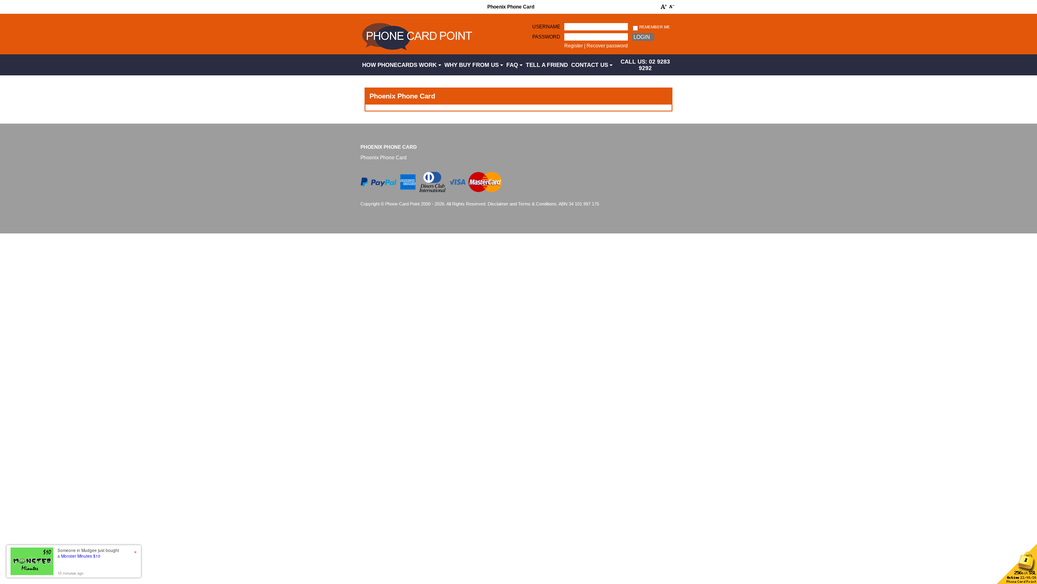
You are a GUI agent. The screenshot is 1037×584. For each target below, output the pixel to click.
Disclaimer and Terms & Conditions (522, 203)
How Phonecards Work (400, 65)
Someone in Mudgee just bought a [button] (88, 553)
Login (642, 37)
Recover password (607, 46)
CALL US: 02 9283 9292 (645, 64)
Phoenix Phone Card (389, 147)
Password (546, 37)
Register (573, 46)
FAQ (513, 65)
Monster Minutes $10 (80, 556)
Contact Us (590, 65)
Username (546, 27)
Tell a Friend (547, 65)
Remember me (654, 27)
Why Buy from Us (472, 65)
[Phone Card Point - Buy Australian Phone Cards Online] (417, 51)
